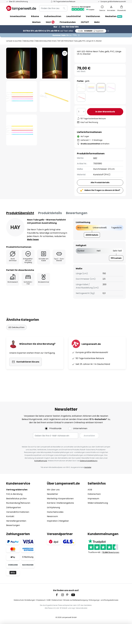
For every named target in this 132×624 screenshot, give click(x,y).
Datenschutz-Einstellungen (24, 600)
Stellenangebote (65, 502)
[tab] (20, 213)
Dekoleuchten (28, 41)
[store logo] (21, 8)
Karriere (51, 502)
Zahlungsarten (13, 507)
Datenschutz (94, 494)
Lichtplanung (53, 507)
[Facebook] (58, 595)
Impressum (93, 498)
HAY (95, 158)
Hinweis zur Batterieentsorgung (76, 600)
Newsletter (52, 494)
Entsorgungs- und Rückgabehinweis (103, 600)
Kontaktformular (40, 461)
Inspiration (52, 520)
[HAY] (15, 227)
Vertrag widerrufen (16, 489)
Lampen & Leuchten (14, 41)
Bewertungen (76, 213)
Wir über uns (53, 489)
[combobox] (53, 8)
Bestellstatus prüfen (16, 498)
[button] (21, 96)
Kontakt (10, 516)
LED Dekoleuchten (16, 327)
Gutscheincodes (55, 511)
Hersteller (87, 467)
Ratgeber (64, 520)
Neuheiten (113, 16)
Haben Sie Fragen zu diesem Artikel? (102, 190)
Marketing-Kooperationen (60, 498)
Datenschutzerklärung (88, 461)
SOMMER (91, 31)
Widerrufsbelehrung (98, 502)
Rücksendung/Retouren (18, 502)
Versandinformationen (17, 511)
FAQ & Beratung (14, 494)
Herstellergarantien (16, 520)
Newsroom (52, 516)
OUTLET (85, 22)
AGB (90, 489)
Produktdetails (50, 213)
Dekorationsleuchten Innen (45, 41)
